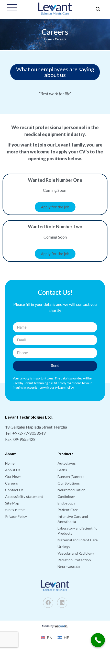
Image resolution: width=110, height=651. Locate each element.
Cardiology (66, 496)
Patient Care (68, 510)
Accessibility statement (24, 496)
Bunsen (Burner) (71, 476)
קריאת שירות (15, 510)
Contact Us (14, 490)
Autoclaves (67, 463)
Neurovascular (69, 566)
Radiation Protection (74, 560)
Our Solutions (69, 483)
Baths (62, 470)
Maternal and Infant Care (78, 540)
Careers (11, 483)
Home (48, 39)
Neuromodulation (71, 490)
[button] (55, 72)
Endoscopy (66, 503)
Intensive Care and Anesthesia (73, 519)
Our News (13, 476)
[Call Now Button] (98, 640)
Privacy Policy (16, 516)
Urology (64, 546)
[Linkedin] (62, 603)
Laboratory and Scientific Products (77, 530)
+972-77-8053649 (29, 433)
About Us (12, 470)
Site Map (12, 503)
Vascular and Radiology (76, 553)
